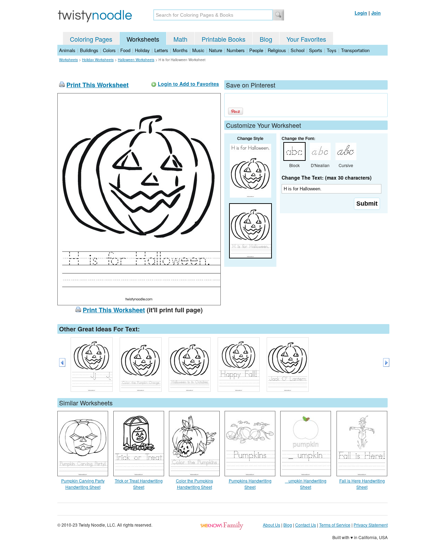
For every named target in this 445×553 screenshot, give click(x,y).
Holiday (142, 50)
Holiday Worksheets (98, 59)
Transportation (355, 50)
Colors (109, 50)
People (256, 50)
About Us (271, 525)
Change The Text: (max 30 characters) (327, 177)
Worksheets (143, 38)
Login (361, 12)
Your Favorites (306, 38)
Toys (332, 50)
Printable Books (223, 38)
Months (180, 50)
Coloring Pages (91, 38)
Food (125, 50)
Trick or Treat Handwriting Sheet (139, 484)
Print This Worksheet (97, 84)
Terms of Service (334, 525)
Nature (215, 50)
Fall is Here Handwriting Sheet (362, 484)
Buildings (89, 50)
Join (376, 12)
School (298, 50)
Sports (315, 50)
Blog (266, 38)
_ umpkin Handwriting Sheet (305, 484)
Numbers (236, 50)
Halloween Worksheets (136, 59)
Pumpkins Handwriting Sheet (250, 484)
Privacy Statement (371, 525)
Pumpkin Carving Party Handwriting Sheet (83, 484)
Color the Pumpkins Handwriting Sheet (194, 484)
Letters (161, 50)
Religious (277, 50)
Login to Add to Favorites (188, 83)
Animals (67, 50)
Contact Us (305, 525)
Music (198, 50)
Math (180, 38)
